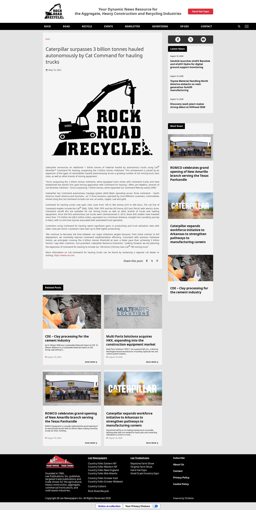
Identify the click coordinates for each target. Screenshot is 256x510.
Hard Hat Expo (200, 11)
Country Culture (97, 486)
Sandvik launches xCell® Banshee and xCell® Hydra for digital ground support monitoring (190, 64)
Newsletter (132, 26)
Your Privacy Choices (137, 506)
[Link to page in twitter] (152, 260)
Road (66, 26)
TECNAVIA (189, 498)
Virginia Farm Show (141, 466)
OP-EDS (184, 26)
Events (108, 26)
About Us (178, 464)
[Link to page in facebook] (146, 260)
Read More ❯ (91, 362)
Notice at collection (109, 506)
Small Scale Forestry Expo (145, 473)
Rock (47, 26)
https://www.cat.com (64, 255)
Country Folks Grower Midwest (105, 481)
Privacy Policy (181, 477)
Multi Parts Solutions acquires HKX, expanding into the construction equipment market (130, 340)
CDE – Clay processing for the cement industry (67, 338)
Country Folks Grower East (103, 478)
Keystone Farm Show (142, 463)
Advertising (160, 26)
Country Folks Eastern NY (102, 463)
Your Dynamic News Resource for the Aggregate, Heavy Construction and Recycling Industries (128, 11)
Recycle (87, 26)
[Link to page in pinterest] (157, 260)
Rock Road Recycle (98, 491)
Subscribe (179, 458)
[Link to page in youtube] (203, 39)
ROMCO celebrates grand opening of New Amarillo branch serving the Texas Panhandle (71, 417)
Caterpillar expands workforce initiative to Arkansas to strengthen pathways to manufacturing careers (129, 419)
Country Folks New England (103, 470)
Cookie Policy (181, 484)
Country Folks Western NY (102, 466)
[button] (239, 26)
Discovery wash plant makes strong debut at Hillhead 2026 (187, 105)
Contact (206, 26)
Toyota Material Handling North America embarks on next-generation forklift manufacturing (189, 85)
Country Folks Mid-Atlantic (102, 473)
